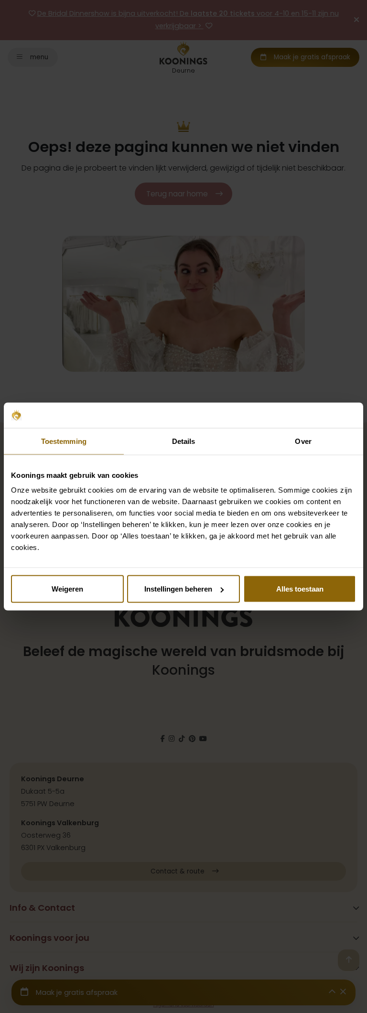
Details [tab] (183, 441)
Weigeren (67, 589)
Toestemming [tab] (63, 441)
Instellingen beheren (178, 589)
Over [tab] (303, 441)
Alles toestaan (300, 589)
